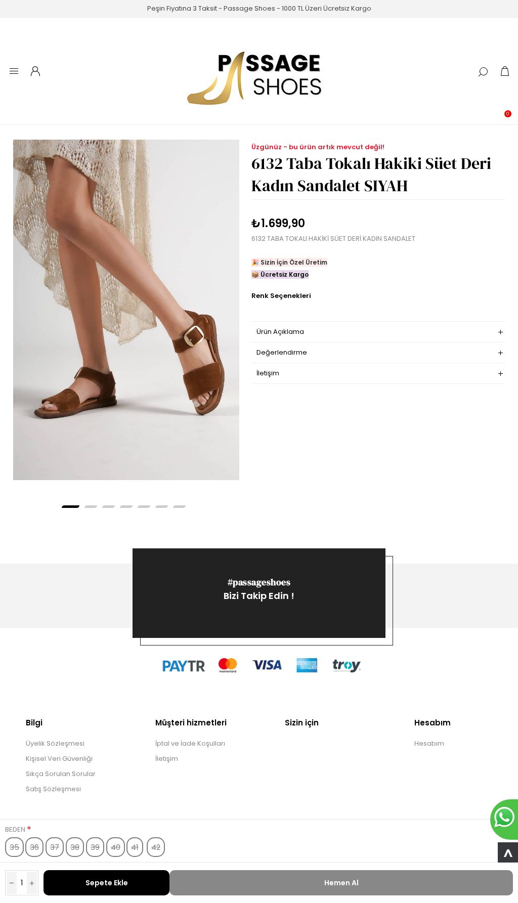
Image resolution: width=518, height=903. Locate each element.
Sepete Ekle (106, 883)
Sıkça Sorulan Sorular (61, 774)
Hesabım (429, 743)
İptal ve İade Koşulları (190, 743)
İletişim (166, 758)
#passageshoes (259, 582)
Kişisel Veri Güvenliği (59, 758)
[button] (70, 506)
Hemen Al (341, 883)
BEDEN (16, 829)
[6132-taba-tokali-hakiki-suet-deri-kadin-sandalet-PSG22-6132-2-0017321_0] (126, 310)
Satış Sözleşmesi (53, 789)
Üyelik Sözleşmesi (55, 743)
